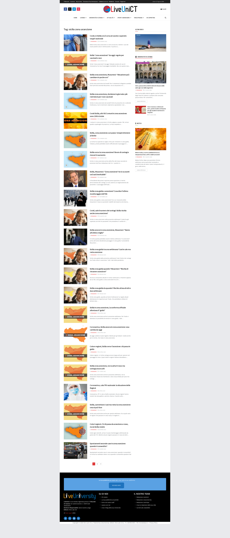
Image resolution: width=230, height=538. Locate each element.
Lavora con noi (106, 505)
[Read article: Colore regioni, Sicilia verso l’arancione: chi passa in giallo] (75, 353)
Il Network (66, 1)
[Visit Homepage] (120, 9)
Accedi (164, 9)
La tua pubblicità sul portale (110, 500)
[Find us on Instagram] (78, 9)
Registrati (122, 1)
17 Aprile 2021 (102, 371)
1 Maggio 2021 (102, 293)
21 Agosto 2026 (148, 157)
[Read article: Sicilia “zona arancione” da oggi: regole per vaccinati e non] (75, 62)
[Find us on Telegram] (74, 9)
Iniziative (72, 1)
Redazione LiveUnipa (143, 502)
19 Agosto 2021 (103, 216)
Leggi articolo (142, 101)
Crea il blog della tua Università (111, 508)
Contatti (117, 1)
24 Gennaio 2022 (103, 41)
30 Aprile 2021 (102, 313)
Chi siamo (104, 497)
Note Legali (68, 513)
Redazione (94, 41)
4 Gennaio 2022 (102, 177)
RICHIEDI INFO (116, 485)
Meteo (138, 129)
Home (75, 18)
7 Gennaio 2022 (102, 158)
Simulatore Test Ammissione (90, 1)
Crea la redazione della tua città (146, 505)
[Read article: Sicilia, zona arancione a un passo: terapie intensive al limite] (75, 139)
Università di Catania (96, 18)
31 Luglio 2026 (148, 90)
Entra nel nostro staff (108, 502)
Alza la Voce (79, 1)
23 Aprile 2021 (102, 352)
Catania (82, 18)
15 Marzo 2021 (102, 449)
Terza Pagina (138, 18)
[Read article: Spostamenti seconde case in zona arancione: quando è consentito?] (75, 450)
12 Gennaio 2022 (103, 138)
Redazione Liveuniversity (144, 500)
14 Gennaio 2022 (103, 99)
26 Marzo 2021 (102, 429)
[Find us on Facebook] (65, 9)
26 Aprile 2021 (102, 332)
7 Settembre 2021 (103, 196)
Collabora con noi (103, 1)
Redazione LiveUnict (143, 497)
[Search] (165, 17)
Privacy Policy (153, 523)
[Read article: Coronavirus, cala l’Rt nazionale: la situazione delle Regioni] (75, 392)
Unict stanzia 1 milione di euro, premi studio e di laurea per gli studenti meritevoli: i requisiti (156, 109)
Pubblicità (111, 1)
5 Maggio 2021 (102, 274)
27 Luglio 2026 (152, 114)
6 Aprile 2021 (102, 410)
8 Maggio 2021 (102, 255)
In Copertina (151, 18)
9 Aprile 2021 (102, 391)
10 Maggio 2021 (103, 235)
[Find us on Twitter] (70, 9)
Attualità (110, 18)
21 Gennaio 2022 (103, 80)
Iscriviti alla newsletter (143, 508)
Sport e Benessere (124, 18)
